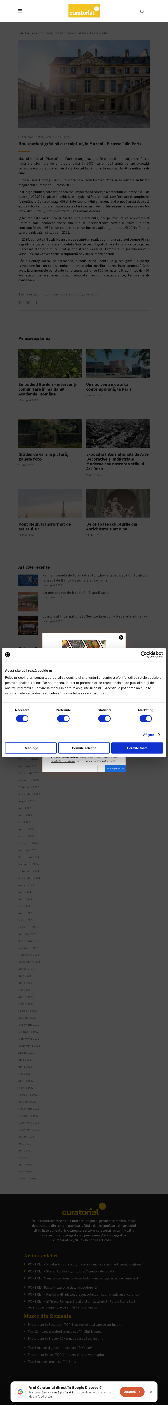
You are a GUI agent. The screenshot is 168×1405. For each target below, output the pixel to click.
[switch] (63, 718)
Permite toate (137, 748)
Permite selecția (84, 748)
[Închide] (151, 1392)
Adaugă (130, 1392)
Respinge (31, 748)
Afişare (148, 735)
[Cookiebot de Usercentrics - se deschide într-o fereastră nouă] (144, 654)
